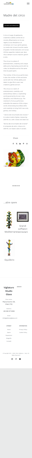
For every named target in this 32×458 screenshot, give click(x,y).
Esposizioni (9, 335)
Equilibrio (9, 260)
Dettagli (9, 220)
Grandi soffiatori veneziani (23, 229)
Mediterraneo (12, 232)
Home (8, 329)
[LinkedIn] (20, 143)
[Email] (27, 143)
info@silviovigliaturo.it (10, 318)
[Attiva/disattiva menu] (28, 3)
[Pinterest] (23, 143)
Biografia (8, 338)
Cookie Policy (23, 332)
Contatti (8, 341)
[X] (16, 143)
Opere (9, 332)
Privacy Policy (23, 329)
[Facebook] (13, 143)
